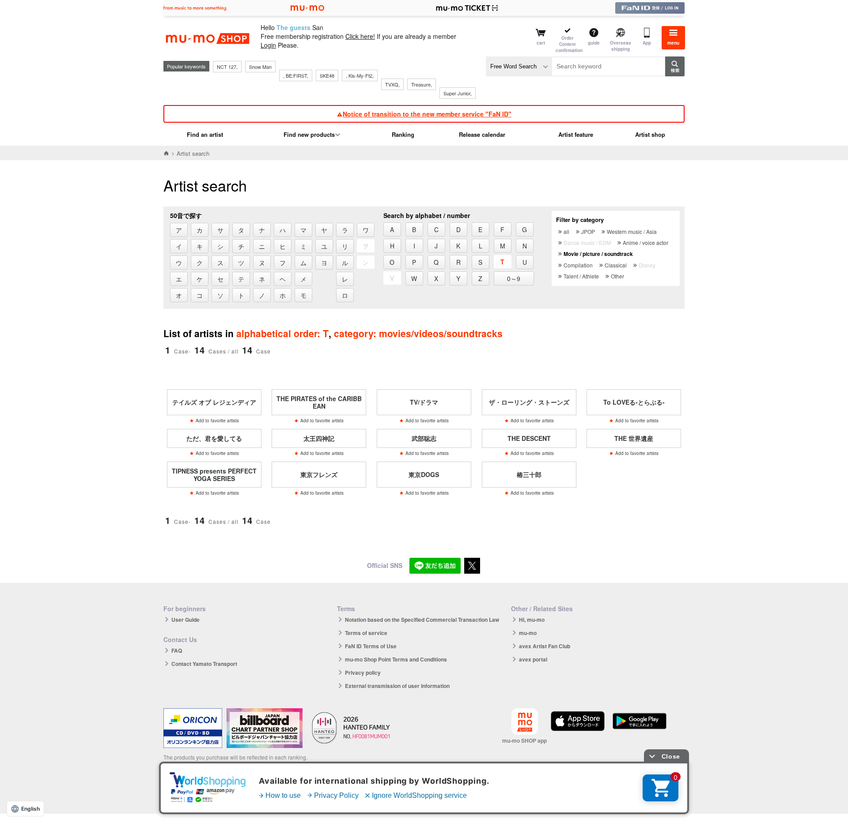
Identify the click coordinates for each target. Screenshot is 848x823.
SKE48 (327, 75)
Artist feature (575, 134)
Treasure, (421, 84)
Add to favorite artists (217, 420)
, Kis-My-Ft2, (360, 75)
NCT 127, (227, 66)
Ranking (403, 134)
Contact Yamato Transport (204, 664)
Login (268, 45)
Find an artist (205, 134)
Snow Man (260, 66)
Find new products (309, 134)
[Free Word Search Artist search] (519, 66)
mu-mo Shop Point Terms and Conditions (396, 659)
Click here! (360, 36)
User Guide (185, 620)
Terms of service (366, 633)
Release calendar (482, 134)
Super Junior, (457, 93)
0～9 (513, 278)
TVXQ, (392, 84)
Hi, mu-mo (532, 620)
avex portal (533, 659)
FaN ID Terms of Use (371, 646)
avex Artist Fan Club (544, 646)
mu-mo (528, 633)
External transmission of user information (397, 686)
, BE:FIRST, (295, 75)
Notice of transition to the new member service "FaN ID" (427, 113)
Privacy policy (363, 672)
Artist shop (650, 134)
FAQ (176, 650)
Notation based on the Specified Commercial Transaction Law (422, 620)
